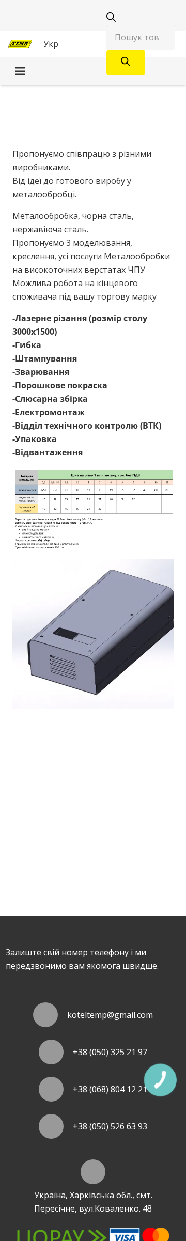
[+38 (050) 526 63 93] (56, 1126)
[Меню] (93, 71)
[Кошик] (83, 44)
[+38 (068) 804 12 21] (56, 1089)
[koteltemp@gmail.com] (50, 1014)
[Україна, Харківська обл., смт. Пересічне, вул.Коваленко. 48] (93, 1171)
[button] (55, 44)
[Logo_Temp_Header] (20, 44)
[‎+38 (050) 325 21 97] (56, 1052)
